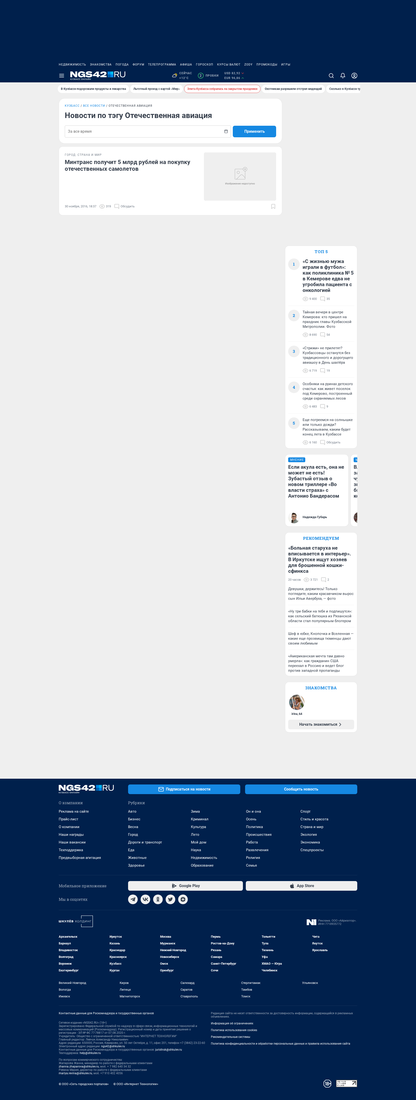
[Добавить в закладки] (273, 206)
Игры (285, 64)
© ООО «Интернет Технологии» (135, 1084)
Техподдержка (71, 850)
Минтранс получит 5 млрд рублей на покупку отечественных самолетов (127, 165)
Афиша (186, 64)
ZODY (248, 64)
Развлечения (257, 850)
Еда (131, 850)
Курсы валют (228, 64)
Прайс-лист (68, 819)
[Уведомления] (343, 75)
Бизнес (134, 819)
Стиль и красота (314, 819)
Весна (133, 827)
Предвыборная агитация (80, 858)
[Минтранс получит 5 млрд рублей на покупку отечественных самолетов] (240, 176)
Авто (132, 811)
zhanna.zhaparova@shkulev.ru (79, 1066)
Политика (254, 827)
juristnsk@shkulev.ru (168, 1049)
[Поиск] (331, 75)
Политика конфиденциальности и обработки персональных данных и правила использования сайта (280, 1043)
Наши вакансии (72, 842)
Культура (198, 827)
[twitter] (170, 899)
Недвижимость (72, 64)
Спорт (305, 811)
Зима (195, 811)
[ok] (158, 899)
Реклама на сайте (74, 811)
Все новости (94, 105)
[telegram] (133, 899)
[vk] (145, 899)
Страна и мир (311, 827)
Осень (251, 819)
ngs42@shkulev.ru (113, 1046)
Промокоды (266, 64)
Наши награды (71, 834)
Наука (196, 850)
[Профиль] (354, 75)
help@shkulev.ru (90, 1053)
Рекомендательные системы (230, 1037)
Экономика (310, 842)
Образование (202, 865)
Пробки (209, 75)
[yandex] (183, 899)
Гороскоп (204, 64)
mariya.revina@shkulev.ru (75, 1073)
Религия (253, 858)
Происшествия (259, 834)
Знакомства (101, 64)
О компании (69, 827)
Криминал (199, 819)
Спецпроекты (312, 850)
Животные (137, 858)
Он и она (253, 811)
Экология (308, 834)
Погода (122, 64)
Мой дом (198, 842)
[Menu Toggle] (61, 75)
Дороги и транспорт (145, 842)
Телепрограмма (162, 64)
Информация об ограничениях (232, 1023)
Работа (252, 842)
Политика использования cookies (234, 1030)
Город (133, 834)
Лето (195, 834)
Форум (138, 64)
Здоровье (136, 865)
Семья (251, 865)
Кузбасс (72, 105)
